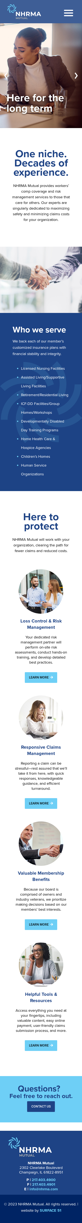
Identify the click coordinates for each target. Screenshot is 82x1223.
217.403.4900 (44, 1180)
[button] (41, 677)
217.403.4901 (43, 1184)
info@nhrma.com (43, 1189)
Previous (5, 76)
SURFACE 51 (50, 1210)
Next (76, 76)
